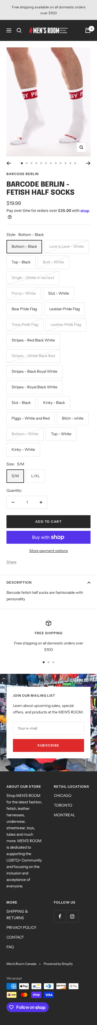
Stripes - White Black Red (33, 355)
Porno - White (24, 293)
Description (19, 582)
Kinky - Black (54, 402)
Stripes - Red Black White (33, 340)
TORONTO (63, 805)
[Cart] (88, 30)
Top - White (61, 433)
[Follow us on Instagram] (72, 916)
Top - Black (21, 262)
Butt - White (53, 262)
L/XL (35, 475)
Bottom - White (25, 433)
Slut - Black (21, 402)
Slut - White (58, 293)
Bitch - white (73, 418)
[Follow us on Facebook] (60, 916)
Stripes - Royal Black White (34, 387)
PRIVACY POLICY (21, 927)
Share (11, 562)
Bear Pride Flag (24, 308)
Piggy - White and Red (31, 418)
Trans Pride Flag (25, 324)
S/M (15, 475)
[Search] (19, 30)
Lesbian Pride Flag (64, 308)
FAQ (10, 946)
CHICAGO (62, 795)
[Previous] (8, 163)
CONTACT (15, 937)
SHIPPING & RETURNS (17, 914)
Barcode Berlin (22, 174)
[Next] (88, 163)
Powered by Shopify (58, 964)
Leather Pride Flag (66, 324)
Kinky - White (23, 449)
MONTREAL (64, 815)
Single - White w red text (33, 277)
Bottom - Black (24, 246)
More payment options (48, 550)
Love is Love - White (66, 246)
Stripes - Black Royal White (34, 371)
